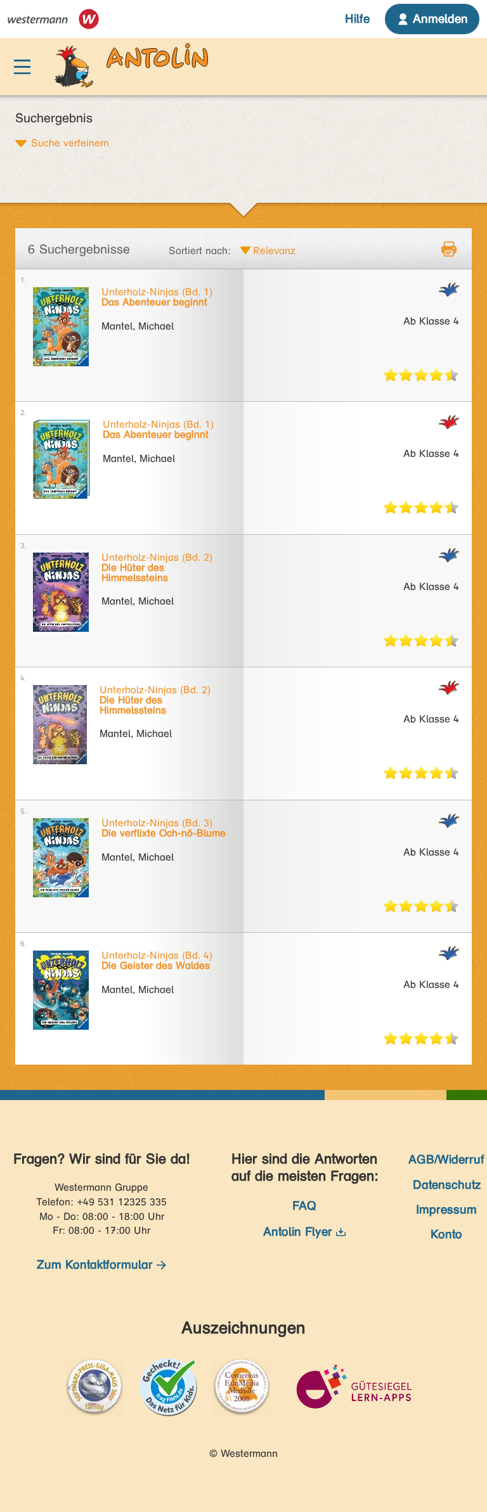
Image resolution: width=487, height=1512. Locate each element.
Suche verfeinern (70, 142)
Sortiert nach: (200, 251)
